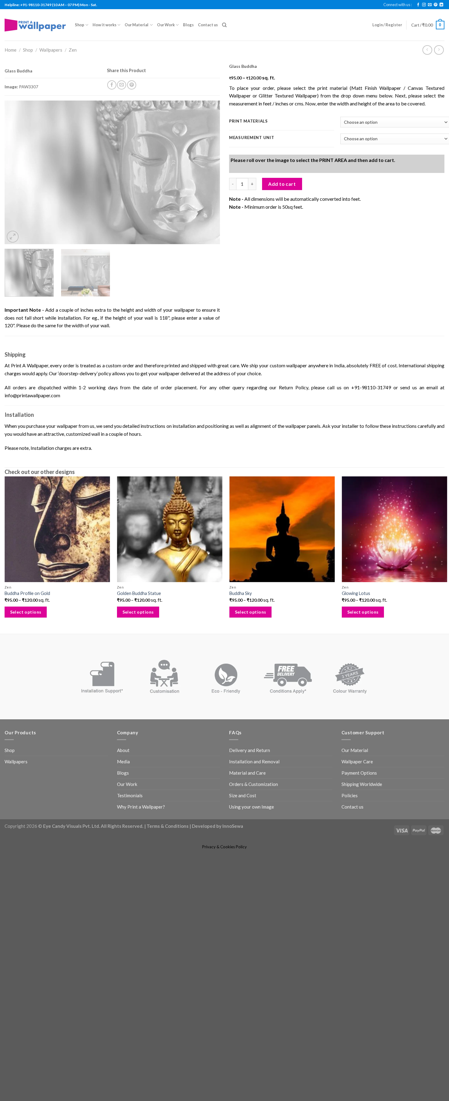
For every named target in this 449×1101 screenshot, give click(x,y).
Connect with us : (397, 4)
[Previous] (16, 176)
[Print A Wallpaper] (35, 25)
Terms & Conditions (167, 848)
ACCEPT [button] (430, 1090)
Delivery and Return (249, 773)
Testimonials (130, 818)
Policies (349, 818)
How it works (104, 24)
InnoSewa (232, 848)
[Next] (208, 176)
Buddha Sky (239, 615)
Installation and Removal (254, 784)
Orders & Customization (253, 806)
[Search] (224, 25)
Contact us (208, 24)
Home (10, 50)
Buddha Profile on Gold (27, 615)
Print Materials (248, 121)
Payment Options (359, 795)
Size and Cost (242, 818)
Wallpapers (50, 50)
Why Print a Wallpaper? (141, 829)
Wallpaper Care (357, 784)
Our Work (166, 24)
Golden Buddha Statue (138, 615)
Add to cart (282, 250)
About (123, 773)
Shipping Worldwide (361, 806)
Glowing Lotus (353, 615)
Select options (26, 634)
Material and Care (247, 795)
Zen (73, 50)
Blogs (188, 24)
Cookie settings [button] (398, 1090)
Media (123, 784)
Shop (79, 24)
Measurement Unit (251, 138)
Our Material (136, 24)
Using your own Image (251, 829)
